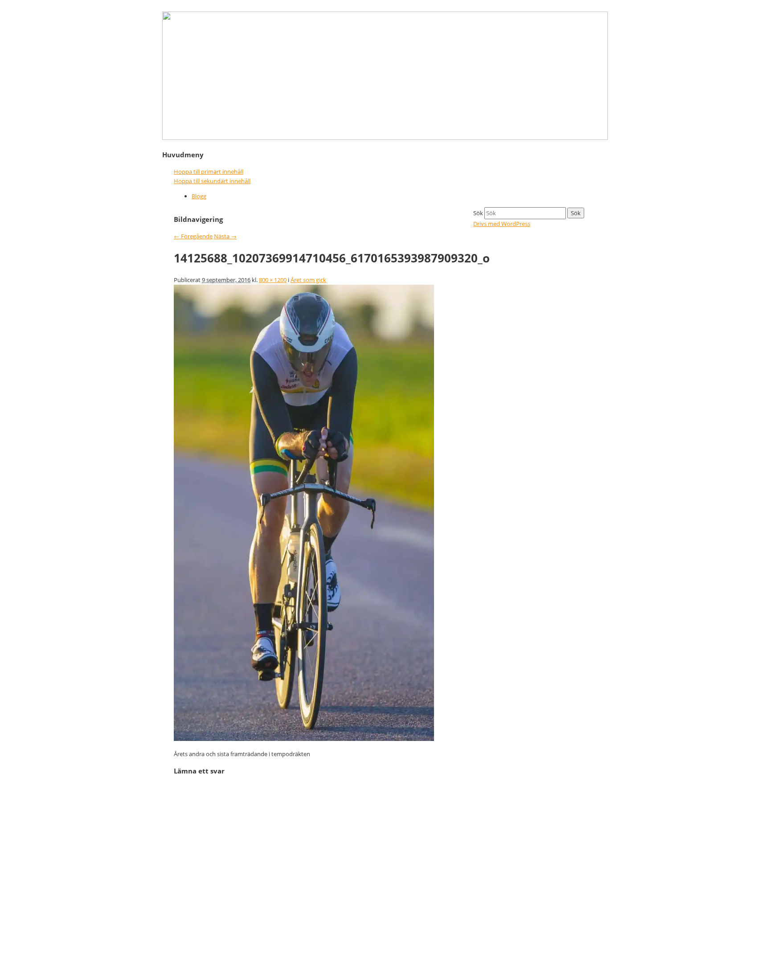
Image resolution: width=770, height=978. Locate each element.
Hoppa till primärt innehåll (208, 172)
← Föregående (193, 236)
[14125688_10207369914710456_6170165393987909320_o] (304, 739)
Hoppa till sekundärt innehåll (212, 181)
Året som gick (308, 280)
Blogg (199, 196)
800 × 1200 (273, 280)
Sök (478, 213)
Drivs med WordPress (501, 224)
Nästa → (225, 236)
